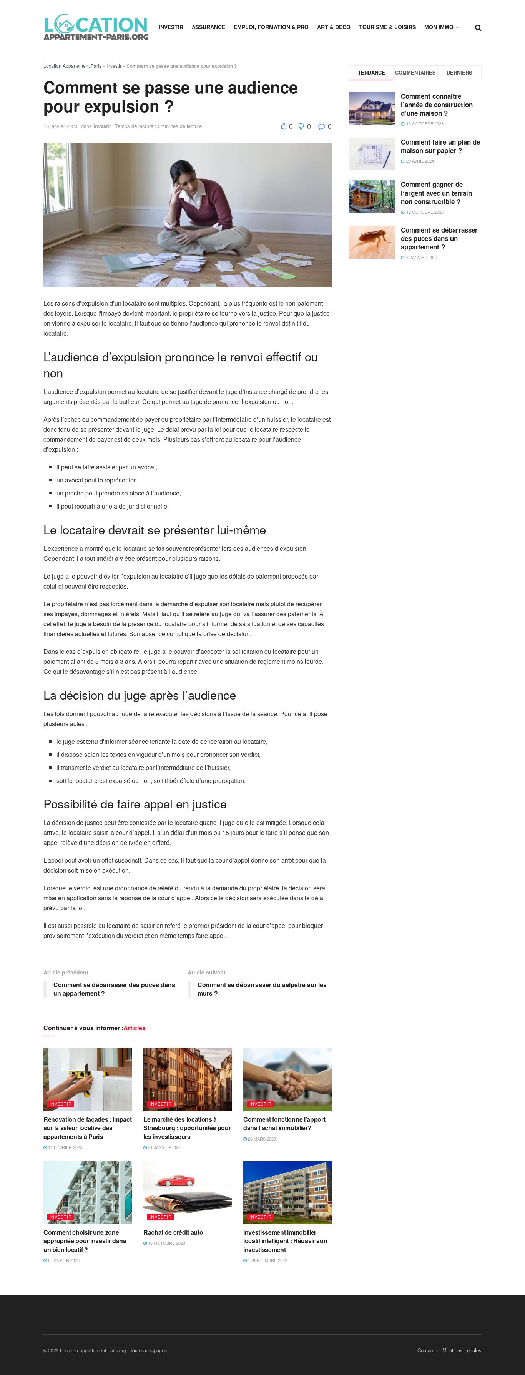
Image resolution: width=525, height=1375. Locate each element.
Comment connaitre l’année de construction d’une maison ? (437, 104)
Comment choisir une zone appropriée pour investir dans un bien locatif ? (84, 1241)
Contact (426, 1350)
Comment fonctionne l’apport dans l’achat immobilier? (284, 1123)
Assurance (208, 27)
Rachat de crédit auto (173, 1232)
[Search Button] (478, 27)
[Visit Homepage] (95, 27)
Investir (171, 27)
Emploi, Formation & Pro (271, 27)
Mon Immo (439, 27)
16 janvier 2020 (60, 126)
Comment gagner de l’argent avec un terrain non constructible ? (436, 193)
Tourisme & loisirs (387, 27)
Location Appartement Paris (72, 65)
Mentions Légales (462, 1350)
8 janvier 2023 (63, 1260)
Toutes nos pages (148, 1350)
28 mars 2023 (261, 1139)
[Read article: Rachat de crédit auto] (187, 1192)
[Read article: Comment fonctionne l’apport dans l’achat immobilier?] (287, 1079)
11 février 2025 (64, 1147)
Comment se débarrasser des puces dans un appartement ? (439, 238)
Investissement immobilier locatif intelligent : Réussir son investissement (285, 1241)
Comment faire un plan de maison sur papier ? (440, 146)
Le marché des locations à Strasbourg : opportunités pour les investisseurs (187, 1128)
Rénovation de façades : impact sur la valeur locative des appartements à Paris (87, 1128)
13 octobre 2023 (166, 1243)
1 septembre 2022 (267, 1260)
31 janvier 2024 (164, 1147)
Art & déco (334, 27)
